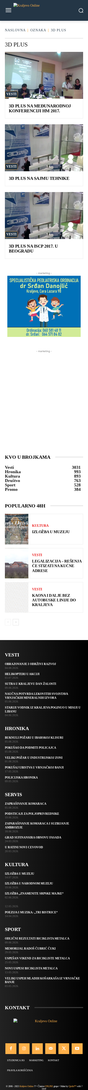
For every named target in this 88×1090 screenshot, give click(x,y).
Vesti (11, 94)
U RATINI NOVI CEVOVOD (24, 847)
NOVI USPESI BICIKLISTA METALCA (31, 968)
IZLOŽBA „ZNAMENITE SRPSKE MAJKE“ (34, 893)
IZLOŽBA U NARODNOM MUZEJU (29, 883)
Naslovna (15, 30)
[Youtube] (77, 1048)
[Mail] (50, 1048)
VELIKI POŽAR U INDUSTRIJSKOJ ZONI (34, 757)
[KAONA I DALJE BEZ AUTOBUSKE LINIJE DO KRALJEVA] (16, 597)
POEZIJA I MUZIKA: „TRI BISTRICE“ (31, 912)
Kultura (40, 526)
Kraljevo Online (26, 1086)
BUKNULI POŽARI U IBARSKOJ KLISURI (34, 737)
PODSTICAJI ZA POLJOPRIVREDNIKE (32, 813)
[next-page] (16, 622)
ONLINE (49, 1086)
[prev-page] (8, 622)
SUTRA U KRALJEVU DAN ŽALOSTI (30, 684)
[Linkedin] (37, 1048)
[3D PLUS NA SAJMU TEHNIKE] (44, 147)
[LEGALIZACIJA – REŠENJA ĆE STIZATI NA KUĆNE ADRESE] (16, 563)
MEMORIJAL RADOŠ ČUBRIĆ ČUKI (30, 948)
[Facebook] (10, 1048)
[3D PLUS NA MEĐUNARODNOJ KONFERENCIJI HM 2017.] (44, 75)
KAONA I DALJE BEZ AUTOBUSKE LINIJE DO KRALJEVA (54, 600)
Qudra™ (72, 1086)
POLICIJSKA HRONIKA (21, 777)
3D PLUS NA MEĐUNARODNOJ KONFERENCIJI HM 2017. (40, 108)
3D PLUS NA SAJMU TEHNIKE (39, 178)
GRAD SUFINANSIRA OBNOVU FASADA (33, 837)
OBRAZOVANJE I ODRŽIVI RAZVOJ (30, 664)
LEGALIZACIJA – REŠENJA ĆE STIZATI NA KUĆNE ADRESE (57, 566)
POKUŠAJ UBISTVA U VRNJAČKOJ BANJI (34, 767)
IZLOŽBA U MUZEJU (51, 532)
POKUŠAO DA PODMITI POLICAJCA (30, 747)
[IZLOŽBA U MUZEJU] (16, 529)
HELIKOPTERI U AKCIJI (22, 674)
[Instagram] (24, 1048)
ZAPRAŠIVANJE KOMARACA (25, 803)
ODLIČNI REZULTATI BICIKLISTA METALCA (37, 938)
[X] (63, 1048)
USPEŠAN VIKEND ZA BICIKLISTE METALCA (37, 958)
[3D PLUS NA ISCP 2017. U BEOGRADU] (44, 215)
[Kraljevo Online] (44, 10)
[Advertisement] (44, 398)
